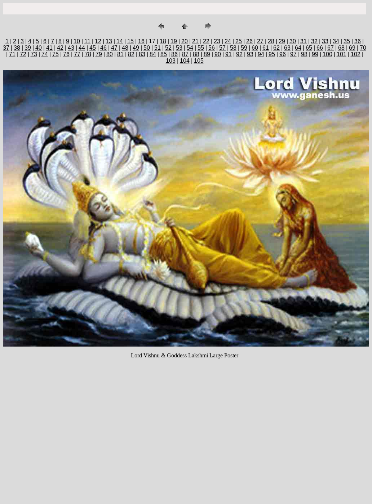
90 (217, 54)
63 (287, 48)
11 (87, 41)
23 (217, 41)
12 (98, 41)
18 (163, 41)
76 (66, 54)
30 (292, 41)
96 (282, 54)
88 (196, 54)
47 (114, 48)
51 (157, 48)
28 (271, 41)
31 (303, 41)
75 (55, 54)
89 (207, 54)
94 (261, 54)
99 (315, 54)
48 (125, 48)
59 (244, 48)
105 (199, 61)
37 (6, 48)
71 (12, 54)
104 (185, 61)
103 (171, 61)
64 (298, 48)
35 (347, 41)
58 (233, 48)
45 (92, 48)
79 (99, 54)
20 (184, 41)
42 (60, 48)
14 (119, 41)
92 (239, 54)
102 (355, 54)
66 (319, 48)
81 (120, 54)
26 (249, 41)
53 (179, 48)
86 (174, 54)
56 (211, 48)
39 (28, 48)
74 (44, 54)
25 (238, 41)
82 (131, 54)
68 (341, 48)
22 (206, 41)
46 (103, 48)
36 (357, 41)
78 (88, 54)
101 (341, 54)
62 (276, 48)
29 (282, 41)
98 (304, 54)
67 (330, 48)
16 (141, 41)
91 (228, 54)
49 (136, 48)
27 (260, 41)
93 (250, 54)
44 (82, 48)
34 (336, 41)
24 (228, 41)
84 (153, 54)
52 (168, 48)
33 (325, 41)
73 (34, 54)
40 (38, 48)
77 (77, 54)
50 (146, 48)
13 (109, 41)
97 (293, 54)
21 (195, 41)
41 (49, 48)
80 (109, 54)
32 (314, 41)
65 (309, 48)
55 (201, 48)
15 (130, 41)
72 (23, 54)
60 (255, 48)
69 (352, 48)
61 (265, 48)
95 (272, 54)
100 (327, 54)
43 (71, 48)
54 (190, 48)
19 (173, 41)
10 (77, 41)
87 (185, 54)
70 (363, 48)
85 (163, 54)
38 (17, 48)
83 (142, 54)
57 (222, 48)
